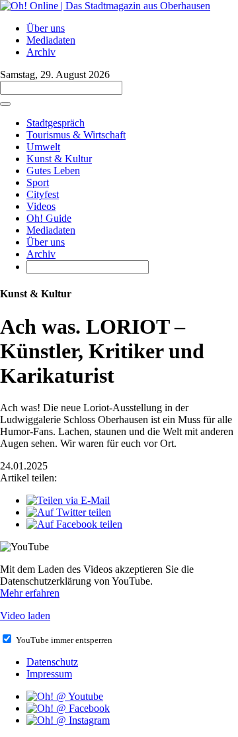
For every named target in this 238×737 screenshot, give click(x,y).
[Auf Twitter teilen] (68, 512)
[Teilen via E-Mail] (68, 500)
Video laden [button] (25, 615)
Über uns (45, 28)
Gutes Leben (53, 170)
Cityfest (42, 194)
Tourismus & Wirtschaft (76, 134)
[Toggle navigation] (5, 104)
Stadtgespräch (55, 122)
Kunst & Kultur (59, 158)
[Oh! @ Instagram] (68, 720)
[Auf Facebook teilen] (74, 524)
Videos (41, 206)
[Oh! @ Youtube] (64, 696)
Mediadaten (50, 40)
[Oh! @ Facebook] (68, 708)
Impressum (49, 673)
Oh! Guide (48, 218)
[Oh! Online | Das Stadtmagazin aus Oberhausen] (105, 5)
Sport (37, 182)
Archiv (41, 52)
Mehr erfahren (30, 593)
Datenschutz (52, 661)
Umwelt (43, 146)
